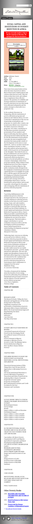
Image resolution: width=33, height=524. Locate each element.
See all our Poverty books (13, 509)
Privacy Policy (18, 518)
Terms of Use (24, 518)
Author (10, 18)
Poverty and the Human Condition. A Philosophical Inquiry (18, 505)
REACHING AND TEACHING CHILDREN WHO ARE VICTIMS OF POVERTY (18, 495)
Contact (12, 518)
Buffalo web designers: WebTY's (23, 520)
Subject (4, 18)
